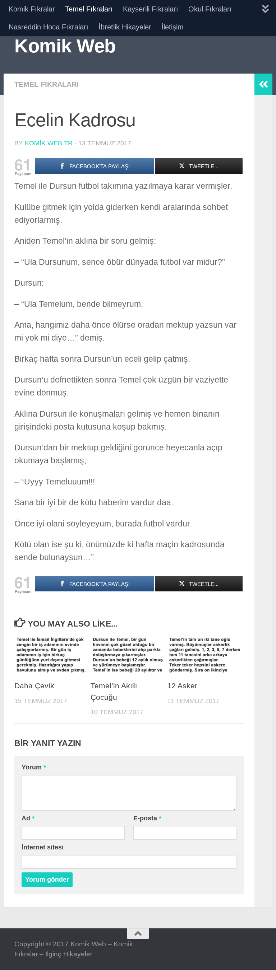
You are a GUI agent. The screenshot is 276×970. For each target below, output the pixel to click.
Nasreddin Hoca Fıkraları (48, 27)
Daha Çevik (34, 685)
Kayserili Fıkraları (150, 9)
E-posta (147, 818)
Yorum (34, 767)
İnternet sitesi (43, 847)
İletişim (172, 27)
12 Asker (182, 685)
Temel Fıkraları (89, 9)
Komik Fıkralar (32, 9)
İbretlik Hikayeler (124, 27)
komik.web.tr (49, 143)
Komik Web (65, 45)
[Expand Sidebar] (263, 84)
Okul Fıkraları (210, 9)
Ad (28, 818)
